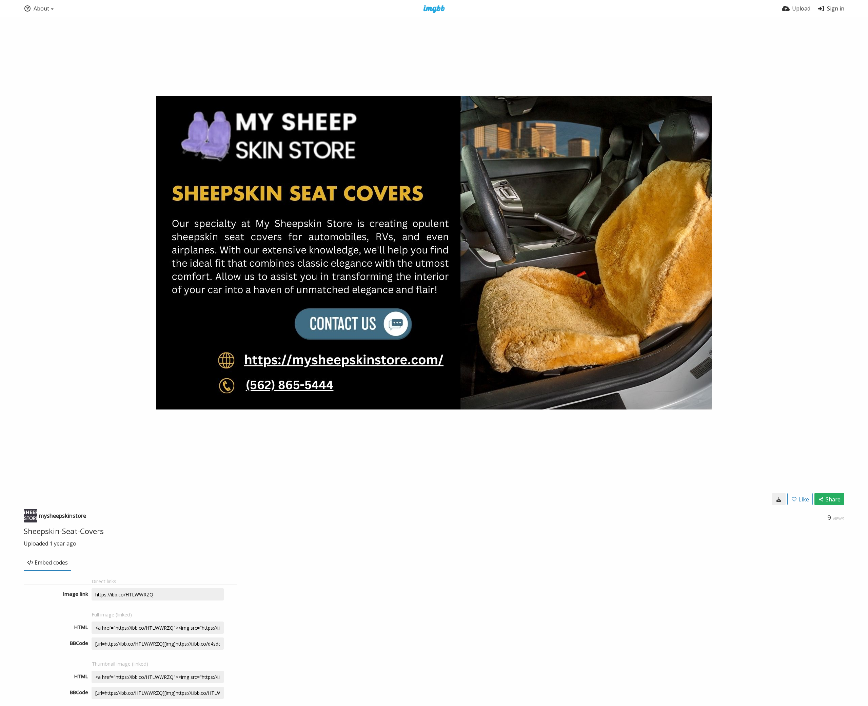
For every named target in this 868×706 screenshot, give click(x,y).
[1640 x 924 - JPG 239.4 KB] (779, 499)
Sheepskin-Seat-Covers (64, 531)
